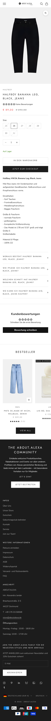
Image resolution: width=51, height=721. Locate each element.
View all (25, 430)
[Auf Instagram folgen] (4, 683)
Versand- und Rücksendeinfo (15, 571)
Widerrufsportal (10, 566)
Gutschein (7, 515)
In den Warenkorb (25, 160)
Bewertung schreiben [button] (25, 330)
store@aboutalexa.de (12, 617)
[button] (9, 104)
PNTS (17, 407)
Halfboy (7, 89)
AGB (5, 561)
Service (6, 529)
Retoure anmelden (11, 548)
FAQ (5, 576)
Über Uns (7, 506)
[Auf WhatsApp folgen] (41, 683)
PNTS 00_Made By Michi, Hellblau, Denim (17, 412)
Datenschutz (8, 557)
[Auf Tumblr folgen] (4, 687)
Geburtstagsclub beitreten (14, 519)
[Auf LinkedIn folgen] (19, 683)
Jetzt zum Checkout (25, 169)
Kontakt (6, 524)
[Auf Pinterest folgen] (11, 683)
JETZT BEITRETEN (25, 484)
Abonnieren (14, 672)
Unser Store (8, 510)
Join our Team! (9, 534)
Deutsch (40, 696)
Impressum (8, 552)
